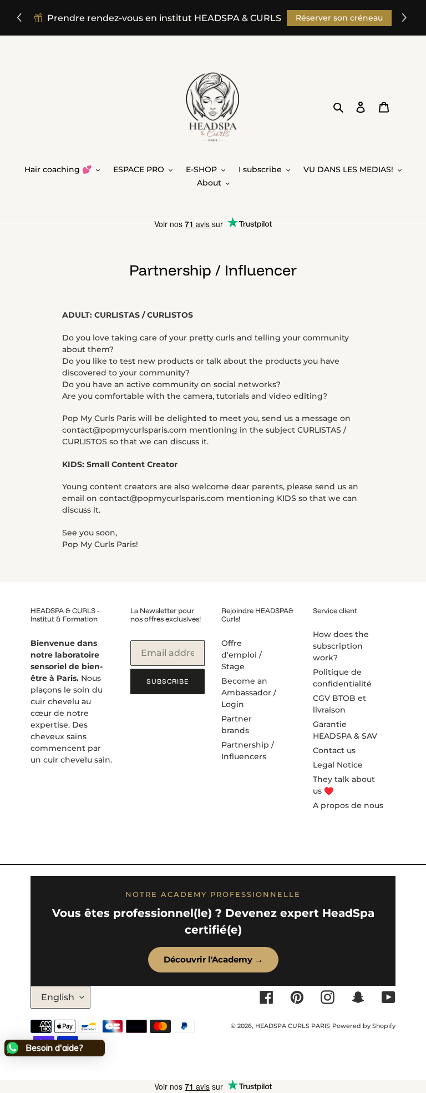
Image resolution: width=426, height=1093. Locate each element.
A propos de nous (348, 805)
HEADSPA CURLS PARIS (292, 1026)
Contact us (334, 750)
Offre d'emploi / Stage (241, 654)
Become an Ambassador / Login (248, 692)
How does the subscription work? (341, 646)
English (57, 997)
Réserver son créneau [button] (339, 18)
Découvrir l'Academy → (213, 959)
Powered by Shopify (363, 1026)
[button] (405, 18)
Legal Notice (338, 765)
